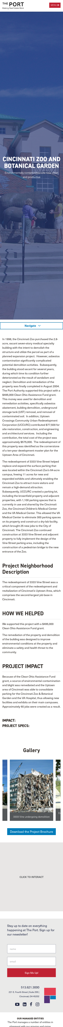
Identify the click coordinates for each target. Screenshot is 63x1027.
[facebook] (31, 1004)
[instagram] (37, 1004)
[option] (31, 790)
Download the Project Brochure (31, 831)
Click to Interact (32, 877)
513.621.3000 (30, 987)
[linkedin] (24, 1004)
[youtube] (17, 1004)
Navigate (31, 326)
